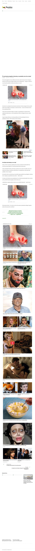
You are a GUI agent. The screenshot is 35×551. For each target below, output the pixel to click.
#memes (17, 212)
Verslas (17, 1)
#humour (20, 212)
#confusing (17, 213)
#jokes (20, 210)
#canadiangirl (13, 212)
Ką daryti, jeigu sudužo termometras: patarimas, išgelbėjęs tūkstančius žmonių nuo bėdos (28, 482)
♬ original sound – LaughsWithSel (15, 214)
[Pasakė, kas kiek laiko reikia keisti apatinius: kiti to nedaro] (7, 506)
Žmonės (23, 1)
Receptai (14, 1)
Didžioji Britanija (10, 1)
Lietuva (3, 1)
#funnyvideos (12, 213)
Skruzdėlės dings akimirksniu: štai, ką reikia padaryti (14, 465)
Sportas (26, 1)
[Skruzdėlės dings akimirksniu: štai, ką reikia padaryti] (4, 465)
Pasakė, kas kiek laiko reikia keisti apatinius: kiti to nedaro (7, 540)
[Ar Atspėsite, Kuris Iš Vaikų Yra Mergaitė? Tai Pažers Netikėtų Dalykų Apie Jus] (30, 468)
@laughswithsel (11, 210)
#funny (9, 213)
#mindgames (21, 213)
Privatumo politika (5, 3)
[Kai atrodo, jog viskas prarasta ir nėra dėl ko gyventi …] (17, 506)
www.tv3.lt (4, 218)
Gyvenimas (19, 1)
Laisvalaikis (29, 1)
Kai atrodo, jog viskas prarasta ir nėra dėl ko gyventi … (17, 540)
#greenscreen (17, 210)
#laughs (9, 212)
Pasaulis (6, 1)
